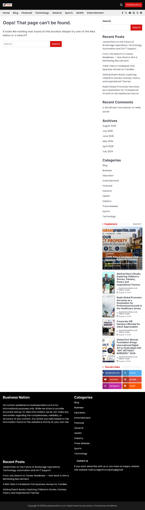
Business (107, 170)
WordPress (112, 505)
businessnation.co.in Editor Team (122, 264)
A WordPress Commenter (117, 107)
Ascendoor (87, 505)
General (57, 12)
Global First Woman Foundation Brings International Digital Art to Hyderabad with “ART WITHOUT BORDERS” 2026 (129, 346)
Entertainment (95, 12)
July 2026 (108, 131)
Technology (42, 12)
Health (80, 12)
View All (136, 224)
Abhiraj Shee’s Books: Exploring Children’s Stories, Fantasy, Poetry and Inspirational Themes (121, 78)
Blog (15, 12)
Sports (69, 12)
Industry (107, 201)
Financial (27, 12)
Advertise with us (133, 5)
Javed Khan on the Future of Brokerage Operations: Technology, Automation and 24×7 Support (122, 45)
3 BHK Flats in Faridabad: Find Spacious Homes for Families (119, 67)
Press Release (110, 206)
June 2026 (108, 136)
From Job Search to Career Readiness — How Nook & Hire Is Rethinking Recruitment (120, 57)
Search (107, 21)
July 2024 (108, 151)
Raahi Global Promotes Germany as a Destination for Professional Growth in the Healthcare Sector (121, 90)
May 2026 (108, 141)
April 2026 (108, 146)
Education (108, 175)
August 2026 (109, 126)
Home (6, 12)
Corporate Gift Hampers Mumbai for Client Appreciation (128, 324)
